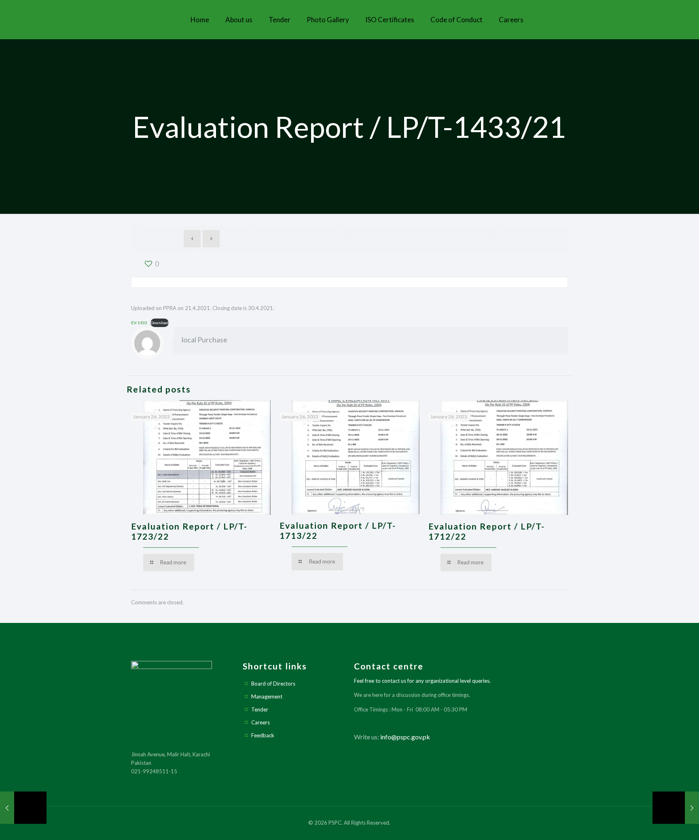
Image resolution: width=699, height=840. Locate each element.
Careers (260, 722)
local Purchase (204, 339)
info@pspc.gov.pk (405, 737)
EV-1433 (139, 322)
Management (266, 696)
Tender (259, 709)
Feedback (262, 735)
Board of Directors (273, 683)
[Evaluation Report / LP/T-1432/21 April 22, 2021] (23, 807)
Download (159, 322)
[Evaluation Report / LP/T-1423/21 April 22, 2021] (675, 807)
